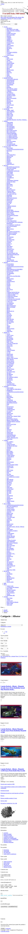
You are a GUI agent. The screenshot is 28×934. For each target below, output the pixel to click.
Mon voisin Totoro (11, 131)
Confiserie (9, 91)
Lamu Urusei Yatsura (12, 220)
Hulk (8, 472)
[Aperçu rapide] (2, 780)
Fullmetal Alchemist (11, 206)
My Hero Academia (11, 234)
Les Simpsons (10, 365)
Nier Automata (10, 237)
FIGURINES (10, 129)
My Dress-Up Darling (12, 233)
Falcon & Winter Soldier (12, 464)
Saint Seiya (9, 247)
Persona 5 (9, 552)
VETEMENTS (10, 177)
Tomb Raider (10, 564)
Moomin (9, 160)
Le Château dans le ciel (12, 137)
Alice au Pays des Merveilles (13, 276)
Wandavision (10, 498)
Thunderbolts (10, 495)
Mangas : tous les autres (12, 261)
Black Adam (9, 451)
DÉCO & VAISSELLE (12, 506)
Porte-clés (9, 103)
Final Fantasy (10, 529)
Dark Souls (9, 520)
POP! (8, 57)
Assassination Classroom (12, 180)
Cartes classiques (11, 592)
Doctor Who (9, 344)
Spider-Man (9, 487)
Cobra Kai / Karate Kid (12, 343)
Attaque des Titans (11, 181)
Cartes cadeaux (10, 55)
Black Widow (10, 454)
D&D (8, 49)
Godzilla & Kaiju (11, 409)
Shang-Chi (9, 483)
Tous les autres (10, 582)
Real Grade (9, 117)
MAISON (9, 268)
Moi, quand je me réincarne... (13, 231)
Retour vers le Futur (11, 424)
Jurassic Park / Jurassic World (13, 416)
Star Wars (9, 76)
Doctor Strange (10, 462)
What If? (9, 499)
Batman (8, 449)
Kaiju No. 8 (9, 219)
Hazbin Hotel (10, 354)
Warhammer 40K (11, 595)
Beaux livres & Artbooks (12, 602)
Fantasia (8, 285)
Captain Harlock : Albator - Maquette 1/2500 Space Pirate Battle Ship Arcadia (13, 769)
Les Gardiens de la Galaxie (13, 476)
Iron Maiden (9, 573)
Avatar (8, 394)
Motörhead (9, 579)
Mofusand (9, 157)
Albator (8, 179)
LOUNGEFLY (10, 264)
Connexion (9, 18)
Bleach (8, 187)
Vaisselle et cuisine (11, 95)
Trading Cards (10, 586)
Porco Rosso (10, 142)
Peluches (9, 99)
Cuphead (9, 518)
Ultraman (9, 258)
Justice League (10, 475)
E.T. (8, 405)
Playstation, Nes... (11, 553)
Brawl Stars (9, 516)
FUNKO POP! (10, 169)
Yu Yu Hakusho (10, 260)
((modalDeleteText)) (13, 906)
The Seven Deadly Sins (12, 253)
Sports (8, 75)
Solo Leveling (10, 250)
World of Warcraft (11, 565)
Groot (8, 468)
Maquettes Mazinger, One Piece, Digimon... (17, 119)
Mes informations (11, 17)
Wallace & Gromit (11, 436)
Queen (8, 580)
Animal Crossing (11, 509)
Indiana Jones (10, 413)
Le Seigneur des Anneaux (13, 587)
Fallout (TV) (10, 346)
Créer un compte (17, 18)
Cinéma (8, 60)
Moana (8, 309)
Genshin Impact (10, 533)
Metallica (9, 576)
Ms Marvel (9, 482)
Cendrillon (9, 280)
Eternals (8, 463)
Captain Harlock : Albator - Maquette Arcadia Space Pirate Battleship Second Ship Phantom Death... (13, 687)
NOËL (8, 86)
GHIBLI (9, 44)
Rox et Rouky (10, 320)
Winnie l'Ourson (10, 328)
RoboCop (9, 425)
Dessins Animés (10, 63)
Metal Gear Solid (11, 545)
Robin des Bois (10, 319)
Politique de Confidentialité (10, 838)
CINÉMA (9, 37)
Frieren (8, 204)
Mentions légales (7, 841)
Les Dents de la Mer (11, 401)
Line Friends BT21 (11, 154)
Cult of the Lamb (11, 517)
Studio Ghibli (10, 603)
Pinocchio (9, 316)
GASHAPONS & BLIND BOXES (15, 149)
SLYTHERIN (10, 84)
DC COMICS (10, 441)
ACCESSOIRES (11, 127)
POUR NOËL (10, 272)
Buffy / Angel (10, 342)
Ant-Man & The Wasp (12, 445)
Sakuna (8, 557)
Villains (8, 326)
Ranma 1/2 (9, 243)
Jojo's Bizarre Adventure (12, 215)
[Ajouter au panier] (1, 699)
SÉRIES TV (10, 40)
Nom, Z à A (18, 656)
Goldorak (9, 207)
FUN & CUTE (10, 43)
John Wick (9, 414)
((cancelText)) (4, 906)
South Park (9, 370)
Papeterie (9, 102)
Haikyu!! (9, 208)
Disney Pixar (10, 64)
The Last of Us (10, 561)
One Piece (9, 238)
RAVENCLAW (10, 83)
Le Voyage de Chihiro (12, 134)
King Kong (9, 417)
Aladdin (8, 274)
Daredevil (9, 458)
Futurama (9, 348)
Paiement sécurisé (8, 835)
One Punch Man (10, 239)
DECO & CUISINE (11, 168)
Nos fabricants (7, 852)
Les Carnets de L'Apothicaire (13, 224)
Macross (9, 227)
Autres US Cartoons (11, 385)
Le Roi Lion (9, 301)
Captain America (10, 455)
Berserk (8, 183)
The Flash (9, 491)
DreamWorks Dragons (12, 402)
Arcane (8, 334)
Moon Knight (10, 480)
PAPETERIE (10, 122)
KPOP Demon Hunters (12, 419)
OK (16, 24)
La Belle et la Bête (11, 295)
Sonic (8, 560)
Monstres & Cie (10, 311)
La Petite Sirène (10, 297)
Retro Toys (9, 72)
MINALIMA (10, 107)
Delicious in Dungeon (12, 198)
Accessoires (9, 118)
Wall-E (8, 327)
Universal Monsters (11, 435)
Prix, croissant (12, 656)
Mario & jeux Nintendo (12, 542)
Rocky (8, 427)
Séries (8, 74)
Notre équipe (7, 863)
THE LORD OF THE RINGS (14, 389)
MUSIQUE (9, 48)
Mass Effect (9, 544)
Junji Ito (8, 216)
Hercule (8, 288)
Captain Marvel (10, 456)
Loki (8, 478)
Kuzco (8, 290)
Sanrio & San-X (10, 164)
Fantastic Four (10, 466)
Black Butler (10, 184)
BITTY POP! (10, 59)
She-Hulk (9, 485)
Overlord (9, 242)
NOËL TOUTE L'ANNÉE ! (13, 30)
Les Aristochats (10, 303)
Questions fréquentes (8, 842)
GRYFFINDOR (10, 80)
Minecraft (9, 547)
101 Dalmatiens (10, 273)
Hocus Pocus (10, 289)
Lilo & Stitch (10, 304)
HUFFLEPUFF (10, 82)
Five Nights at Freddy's (12, 530)
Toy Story (9, 323)
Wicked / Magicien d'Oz (12, 437)
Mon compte (4, 17)
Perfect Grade (10, 115)
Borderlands (9, 514)
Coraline (9, 398)
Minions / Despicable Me (12, 420)
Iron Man (9, 474)
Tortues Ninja (10, 432)
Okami (8, 551)
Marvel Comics (10, 70)
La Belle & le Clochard (12, 296)
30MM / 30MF (10, 110)
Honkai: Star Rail (11, 536)
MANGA (9, 47)
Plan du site (6, 864)
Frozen (8, 286)
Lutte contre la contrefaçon (10, 854)
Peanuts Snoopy (10, 361)
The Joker (9, 493)
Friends (8, 347)
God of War (9, 534)
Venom (8, 497)
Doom (8, 522)
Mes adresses (18, 17)
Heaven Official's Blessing (13, 211)
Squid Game (9, 366)
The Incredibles (10, 321)
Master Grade (10, 114)
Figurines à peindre (11, 590)
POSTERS (9, 176)
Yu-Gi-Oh (9, 567)
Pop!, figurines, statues (12, 88)
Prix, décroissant (4, 656)
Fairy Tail (9, 203)
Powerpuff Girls (10, 362)
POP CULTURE (11, 34)
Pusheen (9, 161)
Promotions (6, 850)
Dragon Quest (10, 524)
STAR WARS (10, 388)
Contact (2, 4)
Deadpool (9, 459)
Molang (8, 158)
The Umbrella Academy (12, 377)
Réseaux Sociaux (8, 867)
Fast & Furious (10, 406)
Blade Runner (10, 397)
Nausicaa (9, 140)
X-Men (8, 502)
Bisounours (9, 150)
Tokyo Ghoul (10, 255)
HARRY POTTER (11, 33)
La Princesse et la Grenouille (13, 299)
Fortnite (8, 532)
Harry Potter (9, 65)
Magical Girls (10, 156)
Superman (9, 490)
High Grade (9, 113)
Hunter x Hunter (10, 214)
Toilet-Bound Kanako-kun (13, 254)
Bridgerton (9, 340)
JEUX (8, 51)
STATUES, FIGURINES (13, 270)
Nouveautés (6, 851)
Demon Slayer (10, 199)
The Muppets (10, 374)
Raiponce (9, 317)
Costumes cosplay (11, 94)
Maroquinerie (10, 101)
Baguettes (9, 87)
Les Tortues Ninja (11, 371)
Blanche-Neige (10, 278)
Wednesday (9, 382)
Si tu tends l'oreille (11, 144)
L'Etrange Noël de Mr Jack (13, 292)
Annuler (2, 928)
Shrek (8, 428)
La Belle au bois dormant (12, 293)
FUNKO (9, 32)
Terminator (9, 429)
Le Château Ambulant (12, 136)
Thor (8, 494)
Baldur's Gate (10, 513)
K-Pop (8, 575)
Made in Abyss (10, 229)
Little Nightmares (11, 541)
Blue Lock (9, 188)
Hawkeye (9, 471)
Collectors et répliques (12, 90)
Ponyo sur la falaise (11, 141)
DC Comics (9, 61)
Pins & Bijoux (10, 92)
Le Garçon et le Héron (12, 138)
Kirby (8, 153)
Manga (8, 68)
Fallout (8, 528)
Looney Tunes (10, 357)
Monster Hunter (10, 549)
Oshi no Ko (9, 241)
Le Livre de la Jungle (12, 300)
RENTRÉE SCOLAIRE (12, 29)
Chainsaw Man (10, 191)
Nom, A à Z (24, 656)
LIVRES (9, 53)
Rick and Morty (10, 363)
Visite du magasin (8, 861)
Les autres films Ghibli (12, 145)
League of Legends (11, 540)
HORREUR (9, 390)
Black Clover (10, 185)
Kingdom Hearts (10, 537)
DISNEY (9, 36)
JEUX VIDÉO (10, 45)
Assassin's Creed (10, 510)
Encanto (8, 284)
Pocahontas (9, 315)
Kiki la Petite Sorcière (12, 130)
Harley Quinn (10, 470)
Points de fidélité (7, 834)
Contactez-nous (7, 865)
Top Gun (9, 431)
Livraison (6, 832)
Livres (8, 106)
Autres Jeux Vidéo (11, 569)
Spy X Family (10, 251)
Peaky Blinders (10, 359)
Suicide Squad (10, 489)
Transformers (10, 379)
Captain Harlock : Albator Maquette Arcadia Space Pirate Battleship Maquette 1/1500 (13, 730)
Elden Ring (9, 525)
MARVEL (9, 443)
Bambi (8, 277)
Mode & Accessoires (11, 98)
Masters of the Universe (12, 358)
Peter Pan (9, 313)
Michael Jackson (10, 578)
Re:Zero (8, 245)
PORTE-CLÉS (10, 175)
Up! (7, 324)
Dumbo (8, 282)
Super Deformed (10, 111)
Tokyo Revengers (11, 257)
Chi (7, 152)
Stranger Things (10, 369)
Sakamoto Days (10, 249)
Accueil (5, 26)
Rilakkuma (9, 162)
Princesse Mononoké (11, 133)
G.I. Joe (8, 352)
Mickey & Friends (11, 307)
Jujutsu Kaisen (10, 218)
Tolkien (8, 599)
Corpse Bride (10, 400)
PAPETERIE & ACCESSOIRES (14, 269)
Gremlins (9, 412)
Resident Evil (10, 556)
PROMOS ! (9, 28)
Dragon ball (9, 200)
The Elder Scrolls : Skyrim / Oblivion (15, 526)
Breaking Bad (10, 339)
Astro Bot (9, 511)
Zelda (8, 568)
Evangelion (9, 202)
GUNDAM (9, 41)
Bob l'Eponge (10, 338)
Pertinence (3, 657)
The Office (9, 375)
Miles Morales (10, 479)
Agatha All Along (11, 444)
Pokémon (9, 555)
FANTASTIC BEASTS (12, 79)
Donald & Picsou (11, 281)
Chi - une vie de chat (11, 193)
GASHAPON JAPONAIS (13, 171)
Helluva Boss (10, 355)
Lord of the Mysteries (12, 226)
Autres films (9, 331)
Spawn (8, 486)
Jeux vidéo (9, 67)
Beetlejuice (9, 396)
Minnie (8, 308)
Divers (8, 460)
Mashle (8, 230)
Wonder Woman (10, 501)
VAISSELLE (10, 123)
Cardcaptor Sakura (11, 192)
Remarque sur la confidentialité (11, 839)
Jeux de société (10, 105)
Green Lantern (10, 467)
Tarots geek (9, 604)
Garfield (8, 351)
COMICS (9, 39)
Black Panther (10, 452)
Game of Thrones (11, 350)
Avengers (9, 448)
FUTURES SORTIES (12, 52)
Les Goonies (10, 410)
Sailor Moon (9, 246)
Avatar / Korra (10, 335)
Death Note (9, 196)
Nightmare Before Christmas (13, 421)
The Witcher (9, 378)
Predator (9, 423)
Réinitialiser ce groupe (6, 626)
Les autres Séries (10, 383)
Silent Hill (9, 559)
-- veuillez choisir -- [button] (5, 655)
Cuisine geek (10, 600)
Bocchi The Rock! (11, 189)
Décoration (9, 96)
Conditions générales (8, 837)
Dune (8, 404)
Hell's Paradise (10, 212)
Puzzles (8, 594)
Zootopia (9, 330)
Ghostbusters (10, 408)
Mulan (8, 312)
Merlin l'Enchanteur (11, 305)
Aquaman (9, 447)
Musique (9, 71)
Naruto (8, 235)
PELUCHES (10, 125)
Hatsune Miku (10, 210)
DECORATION (10, 126)
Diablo (8, 521)
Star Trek (9, 367)
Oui (5, 632)
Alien (8, 393)
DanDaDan (9, 195)
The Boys (9, 373)
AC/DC (8, 572)
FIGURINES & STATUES (13, 167)
